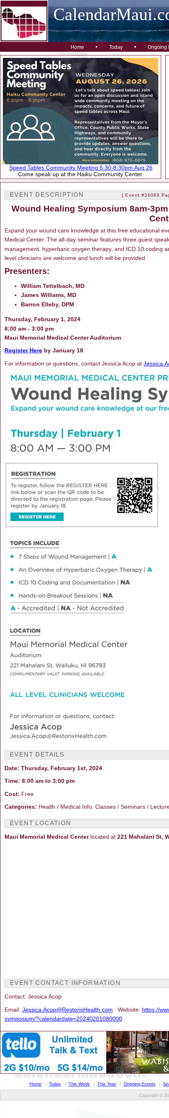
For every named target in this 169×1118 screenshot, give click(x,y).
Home (77, 47)
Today (116, 47)
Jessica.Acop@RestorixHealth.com (67, 1009)
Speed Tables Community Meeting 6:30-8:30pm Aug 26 (81, 167)
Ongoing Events (139, 1083)
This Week (79, 1083)
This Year (106, 1083)
